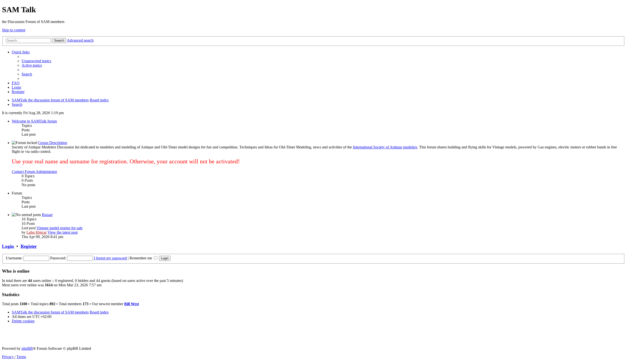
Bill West (131, 304)
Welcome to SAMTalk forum (34, 121)
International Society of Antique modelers (385, 147)
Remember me (141, 258)
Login (8, 246)
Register (29, 246)
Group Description (52, 143)
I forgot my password (110, 258)
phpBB (27, 348)
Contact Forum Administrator (34, 171)
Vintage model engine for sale (59, 228)
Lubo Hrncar (36, 232)
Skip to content (13, 30)
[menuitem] (36, 61)
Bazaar (47, 215)
